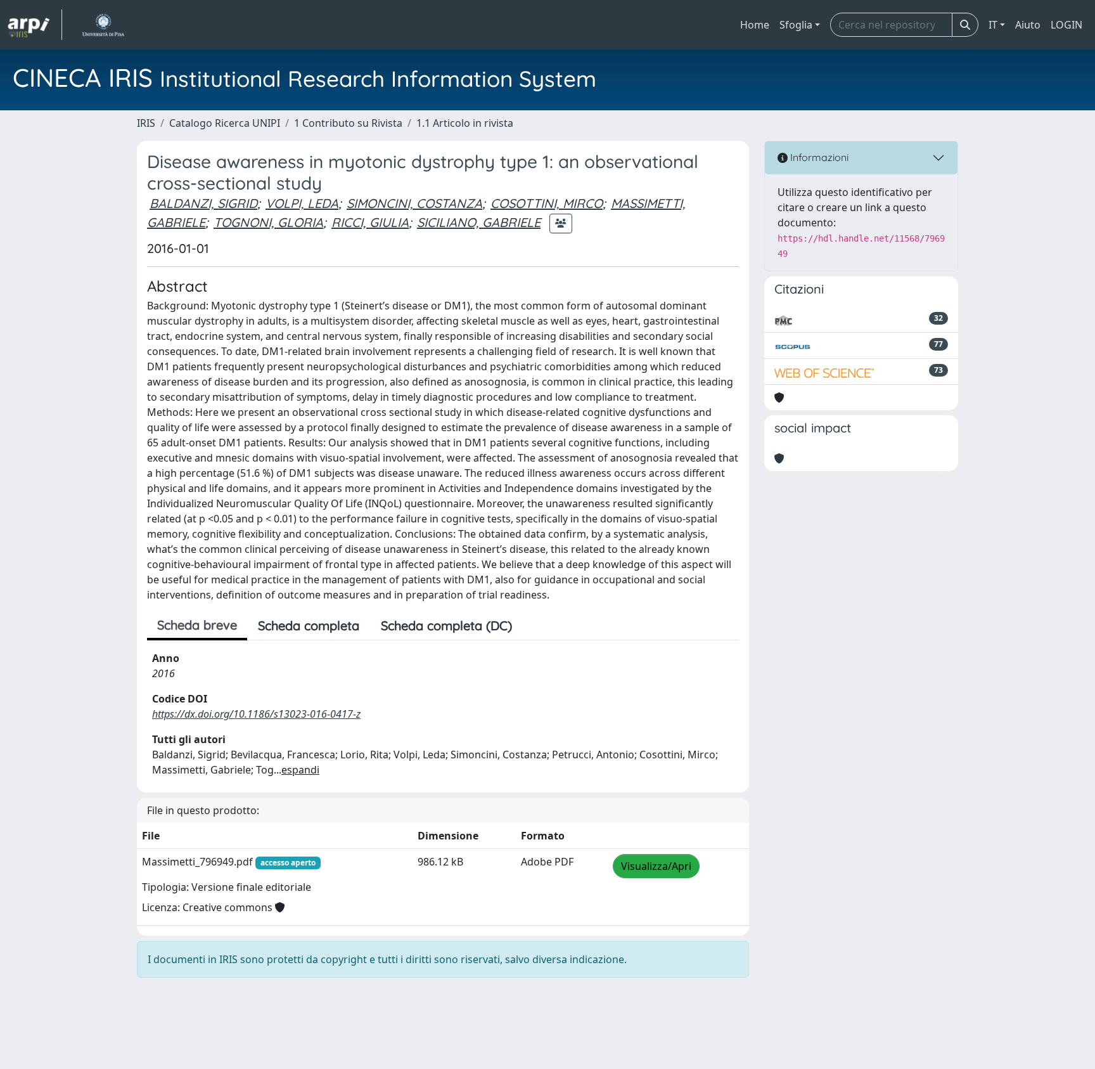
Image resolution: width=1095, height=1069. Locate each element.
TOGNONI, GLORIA (268, 222)
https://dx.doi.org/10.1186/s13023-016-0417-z (256, 714)
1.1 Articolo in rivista (464, 123)
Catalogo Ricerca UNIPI (224, 123)
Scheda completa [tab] (308, 625)
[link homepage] (35, 25)
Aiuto (1028, 25)
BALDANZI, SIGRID (203, 203)
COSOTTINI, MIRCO (546, 203)
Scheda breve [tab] (197, 625)
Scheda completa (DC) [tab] (446, 625)
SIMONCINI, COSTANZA (414, 203)
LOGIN (1066, 25)
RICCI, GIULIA (370, 222)
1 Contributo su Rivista (348, 123)
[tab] (533, 625)
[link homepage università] (103, 25)
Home (754, 25)
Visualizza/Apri (656, 866)
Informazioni (818, 157)
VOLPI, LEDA (302, 203)
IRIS (146, 123)
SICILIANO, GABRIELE (479, 222)
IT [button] (993, 25)
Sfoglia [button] (795, 25)
